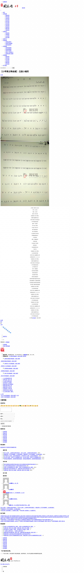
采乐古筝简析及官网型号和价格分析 (28, 464)
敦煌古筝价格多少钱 (7, 385)
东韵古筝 (7, 30)
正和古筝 (7, 18)
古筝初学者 (20, 518)
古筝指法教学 (8, 41)
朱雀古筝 (7, 27)
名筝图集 (5, 55)
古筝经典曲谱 (8, 49)
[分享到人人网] (9, 331)
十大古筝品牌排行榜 (7, 378)
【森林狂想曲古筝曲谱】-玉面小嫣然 (8, 361)
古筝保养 (7, 34)
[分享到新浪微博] (6, 329)
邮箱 (1, 416)
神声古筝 (7, 16)
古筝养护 (38, 517)
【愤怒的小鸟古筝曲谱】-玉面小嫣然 (8, 366)
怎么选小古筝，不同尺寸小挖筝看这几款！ (32, 457)
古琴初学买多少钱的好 (8, 390)
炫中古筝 (7, 24)
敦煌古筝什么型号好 (7, 387)
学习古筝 (16, 518)
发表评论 (5, 336)
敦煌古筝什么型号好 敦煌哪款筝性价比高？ (32, 535)
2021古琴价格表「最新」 (8, 391)
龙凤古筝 (7, 25)
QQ (1, 421)
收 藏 (1, 74)
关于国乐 (5, 65)
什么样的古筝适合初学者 (20, 465)
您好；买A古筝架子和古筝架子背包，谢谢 (19, 505)
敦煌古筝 (7, 15)
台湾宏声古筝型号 (14, 517)
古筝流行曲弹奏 (8, 43)
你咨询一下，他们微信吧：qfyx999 (15, 492)
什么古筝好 (65, 517)
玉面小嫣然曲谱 (6, 346)
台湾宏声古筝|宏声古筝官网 (31, 517)
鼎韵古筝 (7, 28)
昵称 (1, 413)
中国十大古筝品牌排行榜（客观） (26, 467)
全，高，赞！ (14, 483)
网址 (1, 418)
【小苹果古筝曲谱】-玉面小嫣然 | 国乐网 (17, 356)
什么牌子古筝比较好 (7, 381)
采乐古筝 (7, 19)
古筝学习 (5, 38)
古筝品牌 (5, 13)
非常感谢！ (13, 498)
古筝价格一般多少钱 (7, 379)
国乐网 (25, 354)
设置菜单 (5, 1)
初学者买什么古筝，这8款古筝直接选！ (30, 455)
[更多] (3, 327)
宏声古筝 (7, 21)
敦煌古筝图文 (39, 515)
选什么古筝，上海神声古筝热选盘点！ (29, 452)
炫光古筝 (7, 22)
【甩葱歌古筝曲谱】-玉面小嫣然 (7, 370)
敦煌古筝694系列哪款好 (8, 384)
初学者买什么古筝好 (7, 382)
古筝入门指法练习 (9, 52)
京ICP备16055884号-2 (5, 564)
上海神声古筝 (56, 515)
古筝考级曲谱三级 (7, 517)
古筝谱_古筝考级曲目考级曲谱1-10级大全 (9, 521)
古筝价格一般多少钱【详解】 (23, 470)
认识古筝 (7, 36)
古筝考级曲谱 (8, 47)
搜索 (13, 67)
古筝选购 (7, 33)
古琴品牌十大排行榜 (7, 388)
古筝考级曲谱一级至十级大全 (44, 521)
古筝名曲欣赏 (8, 44)
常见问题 (7, 37)
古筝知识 (5, 31)
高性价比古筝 (6, 515)
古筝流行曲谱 (8, 50)
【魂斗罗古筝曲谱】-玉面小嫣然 (7, 375)
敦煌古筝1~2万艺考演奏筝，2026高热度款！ (33, 454)
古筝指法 (12, 518)
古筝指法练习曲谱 (9, 53)
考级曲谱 (5, 440)
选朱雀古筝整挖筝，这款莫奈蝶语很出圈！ (32, 458)
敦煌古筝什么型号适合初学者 (23, 533)
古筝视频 (5, 40)
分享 (1, 324)
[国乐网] (11, 561)
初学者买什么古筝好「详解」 (23, 529)
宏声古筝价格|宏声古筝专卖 (58, 517)
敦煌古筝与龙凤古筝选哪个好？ (25, 468)
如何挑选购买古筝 (21, 517)
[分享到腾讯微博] (7, 330)
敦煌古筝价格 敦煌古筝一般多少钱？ (28, 532)
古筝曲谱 (5, 46)
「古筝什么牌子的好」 (19, 531)
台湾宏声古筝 (28, 515)
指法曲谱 (5, 441)
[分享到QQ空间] (4, 328)
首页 (4, 12)
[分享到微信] (10, 332)
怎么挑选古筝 (49, 517)
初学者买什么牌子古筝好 (20, 515)
